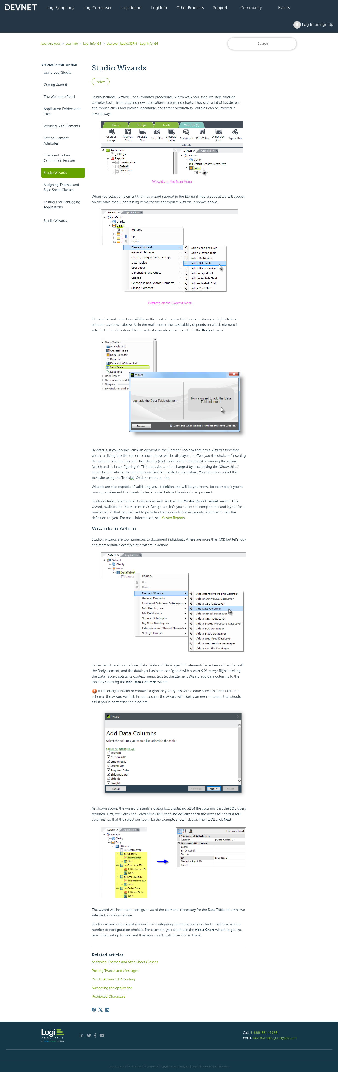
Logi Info (159, 7)
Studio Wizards (55, 173)
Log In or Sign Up (317, 24)
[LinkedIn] (107, 1010)
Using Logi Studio (57, 72)
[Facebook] (94, 1010)
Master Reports (173, 518)
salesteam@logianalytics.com (275, 1038)
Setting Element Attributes (56, 140)
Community (251, 7)
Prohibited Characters (109, 996)
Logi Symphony (60, 7)
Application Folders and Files (62, 111)
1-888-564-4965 (264, 1033)
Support (220, 7)
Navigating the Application (112, 988)
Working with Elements (62, 126)
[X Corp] (100, 1010)
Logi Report (131, 7)
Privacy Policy (208, 1066)
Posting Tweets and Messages (115, 971)
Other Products (190, 7)
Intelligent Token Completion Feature (59, 158)
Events (284, 7)
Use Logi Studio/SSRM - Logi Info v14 (132, 43)
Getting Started (55, 85)
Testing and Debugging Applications (62, 204)
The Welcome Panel (59, 97)
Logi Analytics (50, 43)
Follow (101, 81)
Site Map (224, 1066)
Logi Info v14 (92, 43)
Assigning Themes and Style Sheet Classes (61, 187)
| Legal (194, 1066)
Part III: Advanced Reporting (113, 979)
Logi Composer (97, 7)
